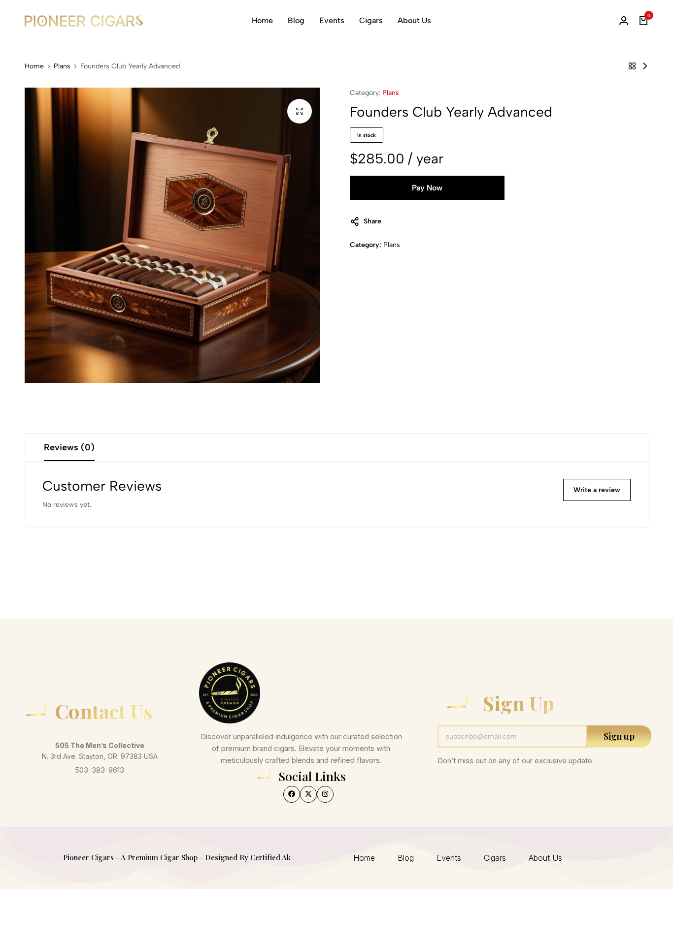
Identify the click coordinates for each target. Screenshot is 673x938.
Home (262, 20)
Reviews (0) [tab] (69, 447)
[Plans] (632, 66)
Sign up (619, 736)
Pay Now (427, 187)
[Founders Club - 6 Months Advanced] (644, 66)
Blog (296, 20)
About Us (414, 20)
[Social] (291, 794)
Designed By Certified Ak (248, 857)
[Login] (624, 21)
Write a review (596, 490)
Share (372, 221)
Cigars (371, 20)
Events (331, 20)
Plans (62, 66)
